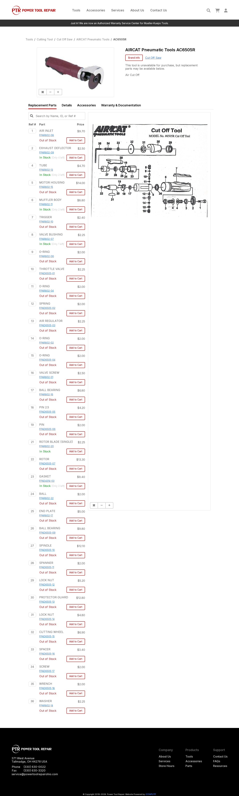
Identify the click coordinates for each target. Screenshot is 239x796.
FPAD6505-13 (47, 601)
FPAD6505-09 (47, 532)
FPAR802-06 (46, 256)
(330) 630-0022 (34, 767)
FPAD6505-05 (47, 411)
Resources (220, 766)
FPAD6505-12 (47, 584)
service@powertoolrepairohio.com (35, 774)
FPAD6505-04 (47, 359)
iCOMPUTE (150, 794)
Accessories (95, 10)
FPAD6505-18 (47, 688)
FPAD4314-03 (46, 481)
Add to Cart (75, 140)
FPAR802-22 (46, 498)
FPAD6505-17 (47, 671)
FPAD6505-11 (46, 567)
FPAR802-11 (45, 204)
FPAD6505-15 (47, 636)
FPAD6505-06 (47, 429)
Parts (188, 766)
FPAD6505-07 (47, 463)
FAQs (216, 761)
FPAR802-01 (46, 377)
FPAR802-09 (46, 152)
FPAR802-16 (46, 394)
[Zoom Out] (50, 92)
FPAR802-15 (46, 187)
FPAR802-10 (46, 221)
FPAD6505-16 (47, 653)
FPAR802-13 (46, 169)
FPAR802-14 (46, 705)
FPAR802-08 (46, 135)
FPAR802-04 (46, 290)
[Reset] (42, 92)
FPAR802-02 (46, 342)
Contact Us (158, 10)
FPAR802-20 (46, 446)
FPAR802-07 (46, 239)
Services (117, 10)
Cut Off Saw (64, 39)
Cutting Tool (45, 39)
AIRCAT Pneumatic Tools (92, 39)
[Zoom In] (58, 92)
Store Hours (166, 766)
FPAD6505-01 (47, 273)
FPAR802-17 (46, 515)
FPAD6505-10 (47, 550)
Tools (76, 10)
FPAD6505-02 (47, 308)
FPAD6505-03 (47, 325)
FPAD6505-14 (47, 619)
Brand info (134, 57)
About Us (137, 10)
